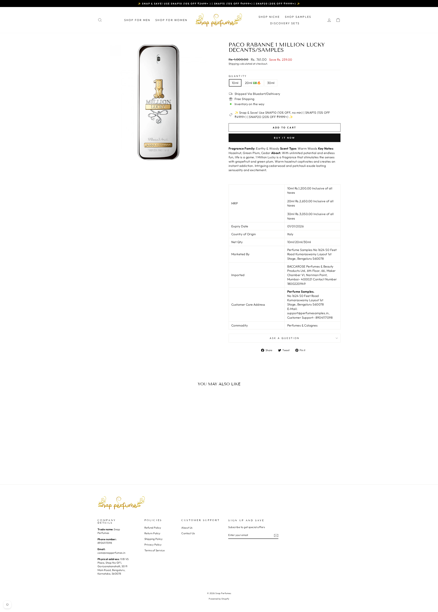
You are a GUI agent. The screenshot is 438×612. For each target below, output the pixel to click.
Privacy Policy (153, 544)
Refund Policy (152, 527)
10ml (235, 83)
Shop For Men (137, 20)
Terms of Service (154, 550)
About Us (186, 527)
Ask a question (284, 338)
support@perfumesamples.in (308, 313)
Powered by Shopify (219, 598)
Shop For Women (171, 20)
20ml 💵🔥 (253, 83)
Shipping (234, 63)
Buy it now (284, 137)
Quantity (238, 76)
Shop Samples (298, 16)
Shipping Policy (153, 539)
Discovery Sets (285, 23)
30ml (271, 83)
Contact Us (188, 533)
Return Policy (152, 533)
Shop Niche (269, 16)
